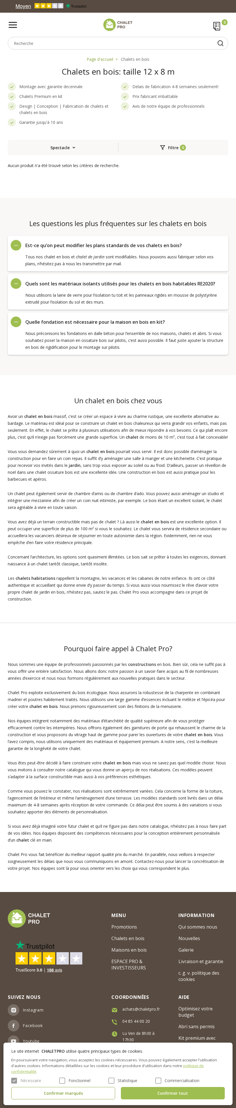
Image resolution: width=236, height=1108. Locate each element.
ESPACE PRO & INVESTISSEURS (128, 964)
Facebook (33, 1025)
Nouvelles (189, 938)
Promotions (124, 927)
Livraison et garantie (200, 961)
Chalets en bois (135, 59)
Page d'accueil (100, 59)
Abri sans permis (196, 1026)
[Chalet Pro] (118, 24)
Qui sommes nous (197, 927)
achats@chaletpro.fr (141, 1009)
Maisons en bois (129, 950)
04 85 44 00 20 (136, 1021)
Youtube (31, 1041)
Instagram (33, 1010)
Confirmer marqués (63, 1093)
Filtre (173, 147)
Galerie (186, 950)
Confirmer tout (172, 1093)
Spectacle (60, 147)
